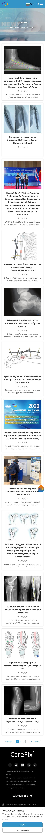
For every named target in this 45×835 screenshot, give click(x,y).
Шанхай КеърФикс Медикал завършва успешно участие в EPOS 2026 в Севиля (22, 491)
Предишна (8, 741)
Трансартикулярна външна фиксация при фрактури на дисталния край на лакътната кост (22, 379)
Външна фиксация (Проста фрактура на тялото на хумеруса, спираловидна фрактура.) (22, 267)
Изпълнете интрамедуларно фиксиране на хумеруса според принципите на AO (22, 140)
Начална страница (19, 27)
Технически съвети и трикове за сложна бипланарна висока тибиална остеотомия (22, 609)
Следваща (37, 741)
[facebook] (10, 765)
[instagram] (22, 765)
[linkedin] (35, 765)
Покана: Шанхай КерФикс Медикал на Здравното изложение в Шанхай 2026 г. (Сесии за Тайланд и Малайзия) (22, 435)
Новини (32, 27)
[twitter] (29, 765)
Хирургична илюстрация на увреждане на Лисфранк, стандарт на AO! (22, 665)
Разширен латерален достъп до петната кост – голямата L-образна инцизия (22, 323)
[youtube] (16, 765)
